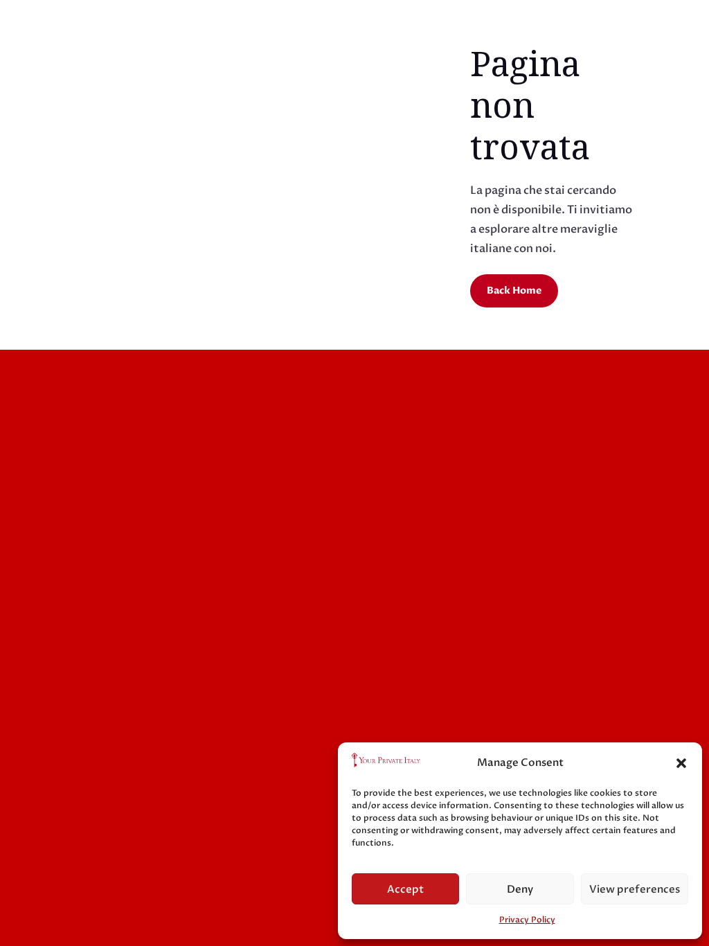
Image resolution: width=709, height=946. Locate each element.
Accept (405, 889)
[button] (681, 763)
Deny (520, 889)
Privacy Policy (527, 919)
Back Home (514, 290)
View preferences (634, 889)
